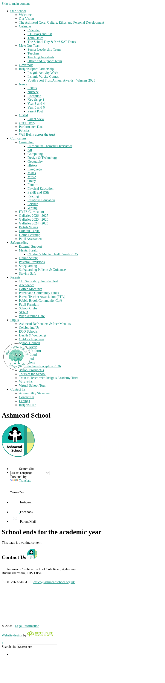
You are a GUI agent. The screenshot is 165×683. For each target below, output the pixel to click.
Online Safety (28, 258)
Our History (27, 123)
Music (32, 177)
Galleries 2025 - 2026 (33, 219)
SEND (23, 312)
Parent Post (35, 111)
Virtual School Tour (32, 385)
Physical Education (40, 188)
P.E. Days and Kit (40, 34)
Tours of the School (32, 374)
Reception (34, 96)
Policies (24, 130)
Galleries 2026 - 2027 (33, 215)
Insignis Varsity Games (43, 76)
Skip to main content (16, 3)
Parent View (36, 119)
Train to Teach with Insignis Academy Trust (48, 378)
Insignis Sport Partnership (36, 69)
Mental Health (28, 250)
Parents (15, 277)
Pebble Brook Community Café (40, 300)
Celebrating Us (29, 327)
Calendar (25, 26)
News (23, 84)
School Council (29, 343)
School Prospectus (31, 370)
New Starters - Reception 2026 (40, 366)
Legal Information (27, 626)
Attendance (26, 285)
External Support (30, 246)
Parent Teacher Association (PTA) (42, 296)
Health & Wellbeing (32, 335)
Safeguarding (19, 242)
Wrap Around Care (32, 316)
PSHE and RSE (38, 192)
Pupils (14, 320)
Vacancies (25, 381)
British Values (28, 227)
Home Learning (29, 235)
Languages (35, 169)
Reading (33, 196)
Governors (26, 65)
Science (33, 204)
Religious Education (41, 200)
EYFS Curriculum (31, 212)
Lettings (24, 401)
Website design (12, 635)
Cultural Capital (29, 231)
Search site (9, 646)
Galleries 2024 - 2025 (33, 223)
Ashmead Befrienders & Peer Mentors (45, 324)
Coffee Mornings (30, 289)
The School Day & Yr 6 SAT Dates (52, 42)
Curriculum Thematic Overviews (50, 146)
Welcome (25, 15)
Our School (18, 11)
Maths (32, 173)
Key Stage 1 (36, 99)
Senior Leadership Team (44, 49)
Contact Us (18, 389)
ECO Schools (28, 331)
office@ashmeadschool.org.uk (54, 582)
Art (30, 150)
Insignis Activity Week (43, 72)
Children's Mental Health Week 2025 (53, 254)
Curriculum (18, 138)
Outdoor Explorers (31, 339)
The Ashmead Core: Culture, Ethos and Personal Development (61, 22)
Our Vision (26, 18)
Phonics (33, 184)
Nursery (33, 92)
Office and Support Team (45, 61)
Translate (25, 480)
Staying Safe (27, 273)
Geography (35, 161)
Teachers (34, 53)
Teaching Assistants (41, 57)
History (33, 165)
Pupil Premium (29, 304)
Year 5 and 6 (36, 107)
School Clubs (28, 308)
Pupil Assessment (31, 239)
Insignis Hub (27, 405)
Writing (33, 208)
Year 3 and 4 (36, 103)
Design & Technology (43, 157)
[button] (14, 465)
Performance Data (31, 127)
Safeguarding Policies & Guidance (42, 269)
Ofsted (23, 115)
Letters (32, 88)
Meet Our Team (29, 45)
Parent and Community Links (39, 293)
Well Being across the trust (37, 134)
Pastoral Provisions (32, 262)
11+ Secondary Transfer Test (38, 281)
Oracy (32, 181)
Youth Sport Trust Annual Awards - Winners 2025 (61, 80)
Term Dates (35, 38)
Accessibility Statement (34, 393)
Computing (35, 154)
